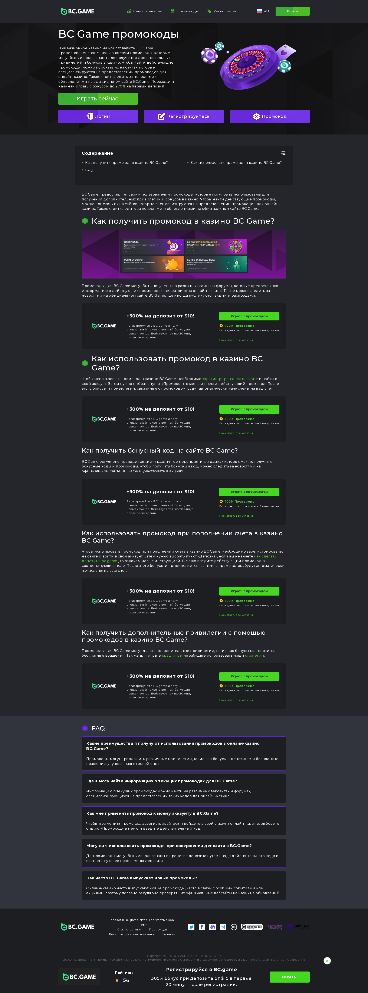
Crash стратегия (147, 11)
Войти (292, 11)
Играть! (290, 977)
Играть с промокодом (249, 316)
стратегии (254, 655)
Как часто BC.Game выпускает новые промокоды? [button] (141, 878)
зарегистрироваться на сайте (230, 379)
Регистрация (225, 11)
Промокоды (188, 11)
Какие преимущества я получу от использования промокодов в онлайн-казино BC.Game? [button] (173, 746)
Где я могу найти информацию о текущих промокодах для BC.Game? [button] (161, 781)
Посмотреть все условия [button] (236, 340)
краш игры (172, 655)
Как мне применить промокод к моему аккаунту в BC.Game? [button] (152, 813)
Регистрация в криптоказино (131, 934)
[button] (263, 11)
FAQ (89, 170)
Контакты (168, 934)
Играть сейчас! (98, 98)
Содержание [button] (97, 153)
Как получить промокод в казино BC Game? (126, 163)
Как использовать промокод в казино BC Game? (236, 163)
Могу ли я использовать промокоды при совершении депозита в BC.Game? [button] (169, 845)
